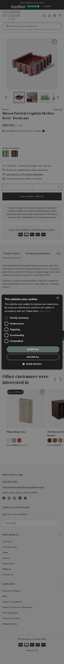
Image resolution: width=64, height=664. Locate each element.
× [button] (57, 298)
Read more (45, 311)
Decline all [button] (33, 357)
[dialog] (32, 331)
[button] (32, 364)
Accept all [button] (33, 349)
